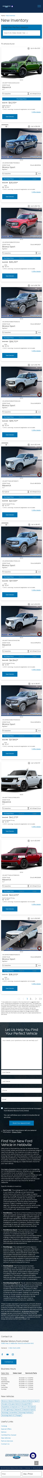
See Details (10, 116)
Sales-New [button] (5, 1373)
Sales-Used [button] (17, 1373)
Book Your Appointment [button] (21, 1123)
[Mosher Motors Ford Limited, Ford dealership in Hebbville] (8, 6)
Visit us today (20, 1317)
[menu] (39, 6)
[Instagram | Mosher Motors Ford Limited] (13, 1355)
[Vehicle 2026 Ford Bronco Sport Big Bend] (21, 143)
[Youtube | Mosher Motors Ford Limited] (7, 1355)
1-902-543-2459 (14, 1348)
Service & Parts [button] (31, 1373)
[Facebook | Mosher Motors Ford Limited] (2, 1355)
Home (3, 15)
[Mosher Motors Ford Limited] (20, 1455)
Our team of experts (8, 1169)
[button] (36, 112)
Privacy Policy (16, 1132)
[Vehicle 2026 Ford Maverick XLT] (21, 461)
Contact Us (9, 1362)
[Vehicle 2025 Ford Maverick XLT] (21, 64)
